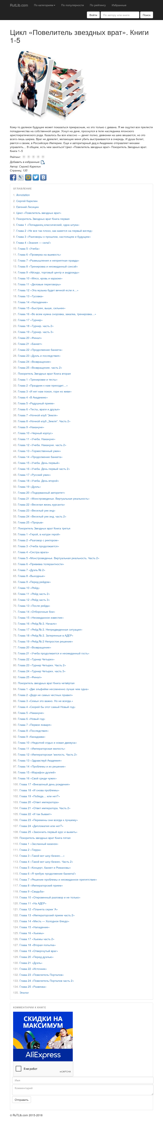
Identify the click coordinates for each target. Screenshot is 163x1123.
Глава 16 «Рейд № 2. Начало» (37, 623)
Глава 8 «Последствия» (33, 731)
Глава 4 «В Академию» (33, 397)
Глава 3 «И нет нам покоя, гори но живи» (45, 391)
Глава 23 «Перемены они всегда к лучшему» (48, 820)
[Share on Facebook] (13, 177)
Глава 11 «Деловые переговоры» (39, 284)
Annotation (23, 195)
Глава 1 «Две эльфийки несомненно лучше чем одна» (53, 689)
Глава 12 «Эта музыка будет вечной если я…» (48, 290)
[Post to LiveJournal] (20, 177)
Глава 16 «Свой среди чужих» (37, 778)
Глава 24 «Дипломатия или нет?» (41, 826)
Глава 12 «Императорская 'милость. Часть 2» (47, 754)
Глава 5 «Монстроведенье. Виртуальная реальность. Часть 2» (58, 558)
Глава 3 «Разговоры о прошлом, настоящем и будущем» (53, 236)
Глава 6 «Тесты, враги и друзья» (39, 409)
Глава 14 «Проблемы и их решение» (42, 766)
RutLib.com (19, 5)
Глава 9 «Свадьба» (32, 891)
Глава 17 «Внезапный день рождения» (44, 784)
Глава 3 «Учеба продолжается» (38, 546)
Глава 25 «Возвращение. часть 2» (40, 367)
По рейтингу (98, 5)
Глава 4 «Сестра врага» (33, 552)
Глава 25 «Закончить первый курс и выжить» (48, 832)
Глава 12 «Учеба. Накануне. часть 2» (42, 445)
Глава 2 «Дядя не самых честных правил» (45, 695)
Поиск (146, 15)
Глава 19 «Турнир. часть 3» (36, 332)
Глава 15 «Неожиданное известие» (41, 617)
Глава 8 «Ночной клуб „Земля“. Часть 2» (44, 421)
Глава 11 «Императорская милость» (41, 748)
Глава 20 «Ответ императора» (39, 802)
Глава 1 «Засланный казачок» (38, 844)
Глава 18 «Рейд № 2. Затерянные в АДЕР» (45, 635)
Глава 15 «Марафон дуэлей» (37, 772)
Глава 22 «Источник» (33, 969)
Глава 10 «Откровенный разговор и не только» (50, 897)
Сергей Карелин (27, 201)
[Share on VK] (43, 177)
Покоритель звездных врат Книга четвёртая (46, 683)
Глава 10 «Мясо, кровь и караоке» (40, 278)
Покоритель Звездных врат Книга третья (44, 528)
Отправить (21, 1100)
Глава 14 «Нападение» (33, 302)
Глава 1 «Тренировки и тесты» (38, 379)
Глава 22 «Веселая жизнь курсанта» (41, 504)
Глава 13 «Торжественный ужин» (39, 451)
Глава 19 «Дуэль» (29, 486)
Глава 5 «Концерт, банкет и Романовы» (45, 867)
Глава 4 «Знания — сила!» (33, 242)
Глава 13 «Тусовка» (31, 296)
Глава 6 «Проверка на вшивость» (39, 254)
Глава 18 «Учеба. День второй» (38, 481)
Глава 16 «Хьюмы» (31, 933)
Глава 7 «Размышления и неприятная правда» (48, 260)
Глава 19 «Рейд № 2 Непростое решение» (45, 641)
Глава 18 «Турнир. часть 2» (36, 326)
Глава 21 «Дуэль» (31, 963)
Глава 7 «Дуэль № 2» (31, 570)
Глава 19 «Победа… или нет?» (39, 796)
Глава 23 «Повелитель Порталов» (41, 975)
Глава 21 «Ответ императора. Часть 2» (45, 808)
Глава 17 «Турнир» (30, 320)
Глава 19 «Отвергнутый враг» (38, 951)
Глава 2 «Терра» (30, 850)
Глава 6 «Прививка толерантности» (41, 564)
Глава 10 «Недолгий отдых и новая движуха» (47, 742)
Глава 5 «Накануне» (31, 713)
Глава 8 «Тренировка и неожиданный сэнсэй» (48, 266)
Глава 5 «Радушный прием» (36, 403)
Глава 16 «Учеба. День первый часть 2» (44, 469)
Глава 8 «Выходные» (31, 576)
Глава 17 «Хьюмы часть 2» (36, 939)
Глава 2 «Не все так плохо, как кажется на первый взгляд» (54, 231)
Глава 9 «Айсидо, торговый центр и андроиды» (49, 272)
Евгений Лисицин (27, 207)
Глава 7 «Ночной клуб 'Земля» (38, 415)
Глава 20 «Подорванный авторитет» (41, 492)
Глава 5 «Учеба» (29, 248)
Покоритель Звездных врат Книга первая (43, 219)
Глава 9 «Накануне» (31, 427)
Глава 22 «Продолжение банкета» (40, 350)
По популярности (72, 5)
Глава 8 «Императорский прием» (41, 885)
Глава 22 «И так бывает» (35, 814)
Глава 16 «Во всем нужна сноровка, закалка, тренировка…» (57, 314)
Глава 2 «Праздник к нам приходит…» (43, 385)
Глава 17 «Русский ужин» (34, 475)
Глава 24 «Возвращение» (34, 361)
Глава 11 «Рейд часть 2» (34, 594)
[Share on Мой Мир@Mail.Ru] (28, 177)
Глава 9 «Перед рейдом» (34, 582)
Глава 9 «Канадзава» (32, 736)
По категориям (43, 5)
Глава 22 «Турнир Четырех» (36, 659)
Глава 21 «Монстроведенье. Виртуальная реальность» (54, 498)
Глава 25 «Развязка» (33, 986)
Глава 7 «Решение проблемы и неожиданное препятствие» (58, 879)
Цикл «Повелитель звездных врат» (38, 213)
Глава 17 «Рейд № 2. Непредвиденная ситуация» (50, 629)
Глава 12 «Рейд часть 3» (34, 600)
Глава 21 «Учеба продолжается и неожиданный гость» (53, 653)
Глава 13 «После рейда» (34, 606)
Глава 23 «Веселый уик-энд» (36, 510)
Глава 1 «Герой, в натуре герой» (39, 534)
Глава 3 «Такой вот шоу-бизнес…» (42, 856)
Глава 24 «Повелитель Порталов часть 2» (46, 981)
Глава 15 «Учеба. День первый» (39, 463)
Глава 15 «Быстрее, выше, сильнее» (42, 308)
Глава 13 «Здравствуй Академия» (40, 760)
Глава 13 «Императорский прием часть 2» (47, 915)
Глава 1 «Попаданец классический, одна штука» (48, 225)
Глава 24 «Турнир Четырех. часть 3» (42, 671)
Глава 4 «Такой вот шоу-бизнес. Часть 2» (46, 861)
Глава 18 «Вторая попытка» (37, 945)
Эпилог (24, 992)
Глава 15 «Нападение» (34, 927)
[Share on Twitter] (36, 177)
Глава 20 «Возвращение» (34, 647)
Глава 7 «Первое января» (35, 725)
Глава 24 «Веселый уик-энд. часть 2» (42, 516)
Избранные (119, 5)
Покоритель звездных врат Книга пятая (45, 838)
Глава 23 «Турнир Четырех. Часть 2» (42, 665)
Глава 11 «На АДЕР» (33, 903)
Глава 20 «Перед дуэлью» (36, 957)
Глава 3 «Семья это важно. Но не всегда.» (45, 701)
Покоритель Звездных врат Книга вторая (44, 373)
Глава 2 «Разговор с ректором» (38, 540)
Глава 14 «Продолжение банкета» (40, 457)
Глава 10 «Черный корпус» (35, 433)
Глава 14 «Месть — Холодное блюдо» (44, 921)
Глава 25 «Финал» (30, 677)
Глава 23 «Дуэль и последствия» (39, 356)
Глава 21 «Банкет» (30, 344)
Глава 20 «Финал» (30, 338)
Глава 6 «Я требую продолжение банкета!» (47, 873)
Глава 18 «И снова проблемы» (39, 790)
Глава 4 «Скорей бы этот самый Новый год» (47, 707)
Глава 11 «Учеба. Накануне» (36, 439)
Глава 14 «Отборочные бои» (36, 611)
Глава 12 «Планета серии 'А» (38, 909)
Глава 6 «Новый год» (31, 719)
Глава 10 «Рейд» (29, 588)
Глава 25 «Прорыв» (31, 522)
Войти (93, 15)
